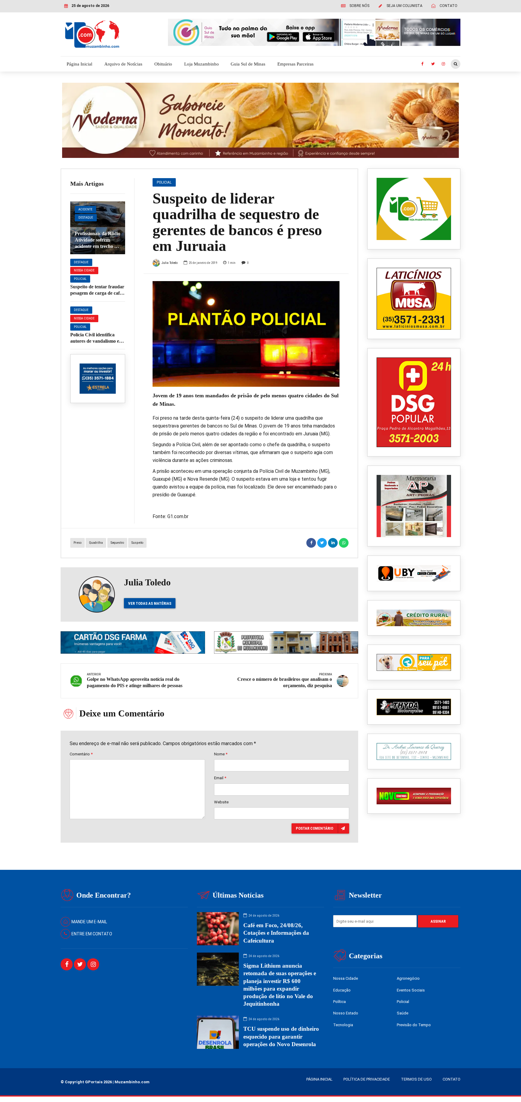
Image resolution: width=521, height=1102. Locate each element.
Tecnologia (343, 1025)
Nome (220, 754)
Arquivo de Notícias (123, 64)
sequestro (117, 543)
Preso (77, 543)
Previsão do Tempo (414, 1025)
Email (220, 778)
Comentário (81, 754)
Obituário (163, 64)
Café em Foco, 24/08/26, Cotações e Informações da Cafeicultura (276, 932)
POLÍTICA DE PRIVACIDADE (366, 1079)
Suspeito (137, 543)
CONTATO (451, 1079)
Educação (342, 990)
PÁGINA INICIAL (319, 1079)
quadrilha (96, 543)
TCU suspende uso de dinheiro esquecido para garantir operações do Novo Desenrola (281, 1036)
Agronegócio (408, 978)
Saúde (402, 1013)
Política (339, 1001)
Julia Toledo (170, 263)
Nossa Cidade (84, 270)
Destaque (85, 217)
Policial (80, 279)
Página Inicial (79, 64)
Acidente (85, 209)
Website (221, 802)
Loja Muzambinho (201, 64)
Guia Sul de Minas (248, 64)
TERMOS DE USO (416, 1079)
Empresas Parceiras (295, 64)
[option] (246, 333)
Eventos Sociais (411, 990)
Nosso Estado (345, 1013)
